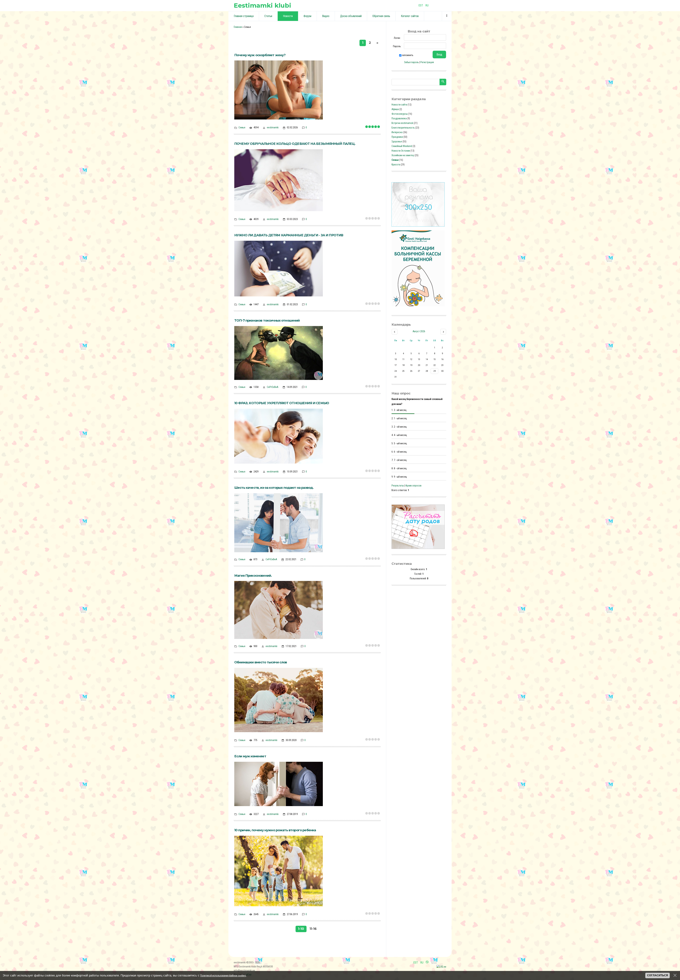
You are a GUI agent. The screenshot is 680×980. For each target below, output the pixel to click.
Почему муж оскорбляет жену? (259, 55)
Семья (242, 127)
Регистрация (427, 62)
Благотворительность (403, 127)
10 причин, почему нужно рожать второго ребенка (275, 830)
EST (420, 5)
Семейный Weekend (402, 146)
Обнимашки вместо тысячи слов (260, 662)
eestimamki (273, 127)
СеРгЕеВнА (272, 387)
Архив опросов (413, 485)
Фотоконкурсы (400, 113)
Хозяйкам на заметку (403, 155)
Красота (396, 164)
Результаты (398, 485)
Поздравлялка (399, 118)
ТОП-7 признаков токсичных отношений (267, 320)
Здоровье (397, 141)
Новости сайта (399, 104)
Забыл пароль (411, 62)
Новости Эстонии (401, 150)
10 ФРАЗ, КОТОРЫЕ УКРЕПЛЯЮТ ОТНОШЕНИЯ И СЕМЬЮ (281, 403)
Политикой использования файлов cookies (223, 975)
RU (427, 5)
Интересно (397, 132)
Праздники (397, 136)
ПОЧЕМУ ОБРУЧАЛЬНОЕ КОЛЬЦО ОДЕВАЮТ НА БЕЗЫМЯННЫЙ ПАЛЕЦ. (295, 144)
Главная (238, 27)
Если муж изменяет (250, 756)
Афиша (395, 109)
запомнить (407, 55)
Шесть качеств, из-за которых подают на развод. (274, 488)
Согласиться (657, 975)
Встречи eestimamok (402, 123)
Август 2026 (419, 331)
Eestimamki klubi (262, 5)
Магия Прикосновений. (253, 576)
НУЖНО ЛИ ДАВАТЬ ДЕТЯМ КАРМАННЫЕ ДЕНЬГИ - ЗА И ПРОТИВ (288, 235)
